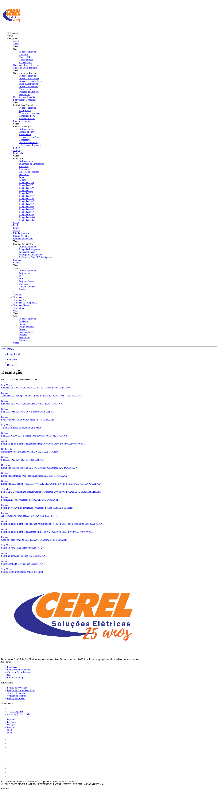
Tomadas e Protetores (29, 78)
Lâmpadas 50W (26, 212)
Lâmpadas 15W (26, 201)
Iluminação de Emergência (31, 164)
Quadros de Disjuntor (29, 91)
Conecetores (25, 140)
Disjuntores (24, 94)
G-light (16, 150)
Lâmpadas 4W (26, 185)
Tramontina (18, 308)
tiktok (9, 730)
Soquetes (23, 180)
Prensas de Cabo (21, 236)
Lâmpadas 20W (26, 204)
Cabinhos (23, 54)
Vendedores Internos (16, 695)
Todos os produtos (27, 51)
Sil (14, 292)
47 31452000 (7, 349)
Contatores (24, 284)
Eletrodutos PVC (27, 118)
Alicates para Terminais (30, 145)
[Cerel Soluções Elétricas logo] (12, 25)
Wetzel (16, 342)
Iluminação (18, 153)
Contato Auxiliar (27, 286)
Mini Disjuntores (21, 233)
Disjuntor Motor (26, 281)
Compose (23, 340)
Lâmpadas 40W (26, 209)
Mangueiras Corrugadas (30, 113)
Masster (16, 230)
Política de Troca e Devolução (21, 690)
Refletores (23, 166)
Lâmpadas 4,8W (26, 188)
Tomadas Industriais (28, 86)
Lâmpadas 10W (26, 196)
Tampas (22, 324)
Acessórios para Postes (29, 137)
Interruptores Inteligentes (30, 254)
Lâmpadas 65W (26, 214)
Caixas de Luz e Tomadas (25, 67)
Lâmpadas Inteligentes (29, 249)
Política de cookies (16, 698)
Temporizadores (26, 326)
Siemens (17, 262)
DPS (21, 278)
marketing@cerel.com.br (18, 714)
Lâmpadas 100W (27, 217)
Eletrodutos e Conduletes (24, 99)
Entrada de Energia (22, 121)
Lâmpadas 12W (26, 198)
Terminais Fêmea (21, 305)
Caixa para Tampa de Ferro (26, 65)
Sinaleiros (23, 321)
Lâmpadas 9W (26, 193)
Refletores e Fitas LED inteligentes (35, 257)
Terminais (17, 297)
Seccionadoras (25, 332)
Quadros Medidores (28, 142)
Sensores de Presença (29, 172)
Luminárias (24, 169)
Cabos (16, 43)
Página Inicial (13, 354)
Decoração (24, 174)
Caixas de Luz (25, 89)
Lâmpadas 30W (26, 206)
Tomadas (23, 329)
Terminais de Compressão (25, 302)
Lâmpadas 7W (26, 190)
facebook (11, 719)
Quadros (23, 334)
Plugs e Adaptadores (28, 83)
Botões (22, 289)
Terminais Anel (20, 300)
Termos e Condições (16, 693)
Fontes (22, 177)
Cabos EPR (24, 57)
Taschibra (17, 294)
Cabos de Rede (26, 59)
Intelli (15, 225)
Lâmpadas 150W (27, 220)
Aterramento (25, 134)
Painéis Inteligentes (28, 252)
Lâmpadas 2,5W (26, 182)
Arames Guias (25, 62)
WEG (16, 310)
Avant (16, 41)
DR (20, 276)
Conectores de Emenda (24, 97)
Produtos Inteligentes (23, 238)
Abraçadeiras (25, 110)
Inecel (16, 222)
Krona (16, 228)
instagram (11, 724)
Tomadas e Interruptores (30, 81)
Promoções (18, 260)
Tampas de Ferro (27, 132)
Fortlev (16, 148)
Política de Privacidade (17, 687)
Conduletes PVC (27, 116)
